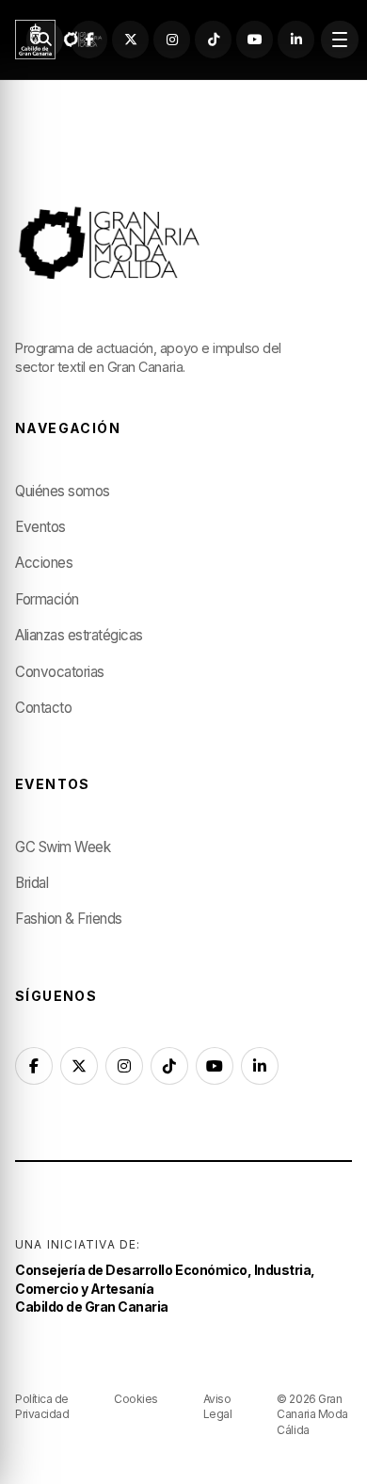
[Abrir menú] (339, 39)
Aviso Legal (217, 1407)
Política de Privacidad (42, 1407)
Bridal (31, 883)
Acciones (43, 563)
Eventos (40, 527)
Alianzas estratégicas (79, 635)
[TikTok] (213, 39)
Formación (47, 599)
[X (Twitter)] (130, 39)
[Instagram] (171, 39)
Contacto (43, 708)
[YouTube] (254, 39)
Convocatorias (59, 672)
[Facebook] (89, 39)
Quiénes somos (62, 491)
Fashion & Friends (68, 919)
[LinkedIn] (296, 39)
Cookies (136, 1399)
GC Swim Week (62, 847)
